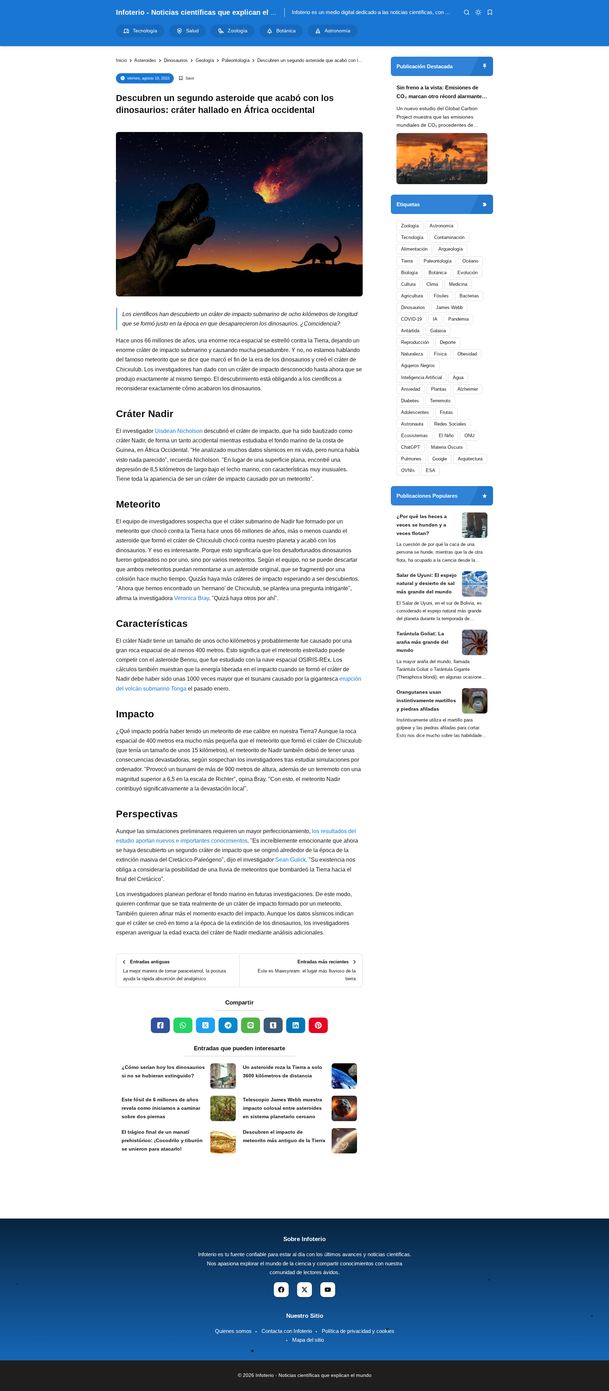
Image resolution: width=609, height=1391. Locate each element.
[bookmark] (490, 12)
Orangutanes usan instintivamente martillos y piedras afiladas (426, 700)
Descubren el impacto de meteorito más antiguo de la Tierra (284, 1136)
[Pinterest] (318, 1025)
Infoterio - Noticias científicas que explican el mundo (205, 12)
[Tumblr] (273, 1025)
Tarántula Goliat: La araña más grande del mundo (422, 642)
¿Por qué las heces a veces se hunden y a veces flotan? (421, 525)
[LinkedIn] (295, 1025)
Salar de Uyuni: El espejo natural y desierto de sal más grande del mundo (426, 583)
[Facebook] (160, 1025)
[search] (466, 12)
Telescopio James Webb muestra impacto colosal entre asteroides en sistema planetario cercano (282, 1108)
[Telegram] (228, 1025)
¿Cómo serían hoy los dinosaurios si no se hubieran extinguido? (163, 1071)
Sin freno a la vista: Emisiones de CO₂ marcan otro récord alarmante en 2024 (439, 92)
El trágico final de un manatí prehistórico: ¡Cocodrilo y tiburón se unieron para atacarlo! (162, 1140)
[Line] (250, 1025)
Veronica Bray (191, 598)
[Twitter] (205, 1025)
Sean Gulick (290, 860)
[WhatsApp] (182, 1025)
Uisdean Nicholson (179, 431)
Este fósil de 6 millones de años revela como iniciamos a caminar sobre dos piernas (161, 1108)
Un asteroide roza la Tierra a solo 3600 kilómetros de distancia (282, 1071)
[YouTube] (327, 1289)
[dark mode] (478, 12)
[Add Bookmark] (186, 78)
